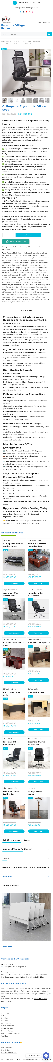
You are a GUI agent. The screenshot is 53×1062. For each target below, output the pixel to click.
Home (3, 41)
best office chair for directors (35, 255)
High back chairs (34, 738)
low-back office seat (15, 270)
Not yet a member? (9, 1053)
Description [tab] (26, 310)
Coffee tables (33, 689)
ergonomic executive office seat (15, 263)
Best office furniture (10, 258)
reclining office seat (20, 299)
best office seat (26, 258)
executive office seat (10, 265)
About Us (5, 1013)
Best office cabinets (34, 253)
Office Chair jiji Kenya (27, 275)
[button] (47, 52)
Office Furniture (13, 41)
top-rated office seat (20, 302)
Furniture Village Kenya (13, 27)
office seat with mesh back (13, 294)
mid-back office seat (40, 272)
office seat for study (19, 285)
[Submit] (49, 34)
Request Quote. (7, 1047)
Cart (3, 1015)
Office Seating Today (34, 508)
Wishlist (4, 1036)
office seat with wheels (34, 294)
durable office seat (36, 260)
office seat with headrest (12, 292)
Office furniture (7, 1026)
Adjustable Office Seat (16, 253)
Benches (6, 540)
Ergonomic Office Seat (26, 327)
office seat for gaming (29, 280)
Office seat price (26, 287)
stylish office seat (36, 299)
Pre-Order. (5, 1050)
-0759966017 (34, 3)
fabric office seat (27, 265)
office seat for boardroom (28, 277)
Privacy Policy (7, 1031)
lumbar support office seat (35, 270)
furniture (38, 265)
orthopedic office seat (11, 297)
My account (6, 1023)
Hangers (31, 788)
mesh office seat (24, 272)
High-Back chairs (19, 247)
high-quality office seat (25, 268)
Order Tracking (7, 1028)
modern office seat (10, 275)
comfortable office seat (17, 260)
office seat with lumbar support (37, 292)
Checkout (5, 1018)
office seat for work (36, 285)
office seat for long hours (21, 282)
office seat (12, 277)
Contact (4, 1021)
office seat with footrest (39, 290)
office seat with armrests (18, 290)
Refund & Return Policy (10, 1033)
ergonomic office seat (39, 263)
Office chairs (26, 41)
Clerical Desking (34, 639)
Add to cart (28, 235)
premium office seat (29, 297)
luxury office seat (9, 272)
